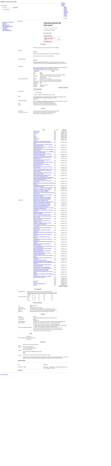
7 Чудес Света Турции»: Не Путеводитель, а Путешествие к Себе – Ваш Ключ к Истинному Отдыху (42, 142)
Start (62, 2)
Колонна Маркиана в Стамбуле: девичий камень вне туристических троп (42, 247)
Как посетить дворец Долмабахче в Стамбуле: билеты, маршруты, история (42, 277)
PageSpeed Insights (8, 30)
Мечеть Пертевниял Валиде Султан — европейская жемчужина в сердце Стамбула (43, 152)
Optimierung (6, 29)
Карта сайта (35, 281)
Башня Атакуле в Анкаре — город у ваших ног (42, 188)
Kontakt (63, 4)
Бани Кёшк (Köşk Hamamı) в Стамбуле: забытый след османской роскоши (42, 145)
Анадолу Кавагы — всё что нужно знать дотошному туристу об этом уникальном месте (42, 267)
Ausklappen (65, 87)
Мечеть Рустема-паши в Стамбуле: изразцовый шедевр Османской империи (42, 154)
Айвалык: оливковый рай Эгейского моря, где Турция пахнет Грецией (42, 213)
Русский (65, 16)
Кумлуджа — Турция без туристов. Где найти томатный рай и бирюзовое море (42, 223)
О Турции (35, 133)
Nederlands (66, 11)
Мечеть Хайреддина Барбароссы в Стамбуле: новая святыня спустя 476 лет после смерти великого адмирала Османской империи (43, 178)
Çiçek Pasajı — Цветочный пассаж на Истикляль (42, 156)
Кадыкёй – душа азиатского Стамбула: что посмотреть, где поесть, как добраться (41, 191)
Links (5, 24)
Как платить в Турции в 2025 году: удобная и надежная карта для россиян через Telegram (42, 198)
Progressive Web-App (51, 368)
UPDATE (53, 30)
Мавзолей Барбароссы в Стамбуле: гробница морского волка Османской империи (42, 175)
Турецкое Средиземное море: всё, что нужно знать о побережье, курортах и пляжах (43, 208)
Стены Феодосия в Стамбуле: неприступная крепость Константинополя (42, 160)
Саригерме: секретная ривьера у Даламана (41, 204)
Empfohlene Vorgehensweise (61, 366)
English (65, 7)
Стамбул (35, 136)
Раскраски (35, 139)
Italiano (65, 10)
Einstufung (64, 3)
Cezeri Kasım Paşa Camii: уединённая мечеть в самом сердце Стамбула (42, 265)
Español (65, 8)
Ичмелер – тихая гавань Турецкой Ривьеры (41, 214)
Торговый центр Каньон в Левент (40, 259)
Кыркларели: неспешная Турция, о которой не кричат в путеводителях (42, 249)
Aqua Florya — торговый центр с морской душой (43, 187)
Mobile (5, 28)
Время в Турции (36, 131)
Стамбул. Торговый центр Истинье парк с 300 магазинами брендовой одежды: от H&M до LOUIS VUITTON (43, 262)
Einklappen (61, 87)
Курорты (35, 137)
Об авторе (35, 282)
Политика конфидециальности (39, 283)
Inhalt (5, 23)
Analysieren (16, 7)
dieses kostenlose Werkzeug (53, 63)
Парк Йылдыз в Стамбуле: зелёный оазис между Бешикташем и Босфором (42, 195)
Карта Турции (36, 132)
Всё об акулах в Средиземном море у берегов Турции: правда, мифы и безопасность (42, 206)
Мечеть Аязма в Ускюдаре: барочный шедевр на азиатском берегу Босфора (42, 173)
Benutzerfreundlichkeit (8, 26)
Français (65, 9)
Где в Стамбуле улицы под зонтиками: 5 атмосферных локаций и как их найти (41, 270)
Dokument (6, 27)
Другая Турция (36, 138)
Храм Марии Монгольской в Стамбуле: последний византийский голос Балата (43, 186)
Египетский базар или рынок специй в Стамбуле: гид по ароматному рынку (43, 163)
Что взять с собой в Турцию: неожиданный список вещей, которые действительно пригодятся (43, 202)
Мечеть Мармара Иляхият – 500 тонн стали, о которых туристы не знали (42, 251)
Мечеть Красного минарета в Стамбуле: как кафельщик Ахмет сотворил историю (42, 200)
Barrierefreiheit (52, 366)
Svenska (65, 15)
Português (66, 12)
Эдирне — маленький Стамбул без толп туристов (43, 169)
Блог (34, 134)
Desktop (20, 366)
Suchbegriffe (6, 25)
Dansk (65, 6)
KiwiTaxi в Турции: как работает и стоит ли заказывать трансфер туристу (42, 254)
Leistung (46, 366)
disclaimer (35, 284)
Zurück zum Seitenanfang (9, 22)
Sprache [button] (63, 5)
